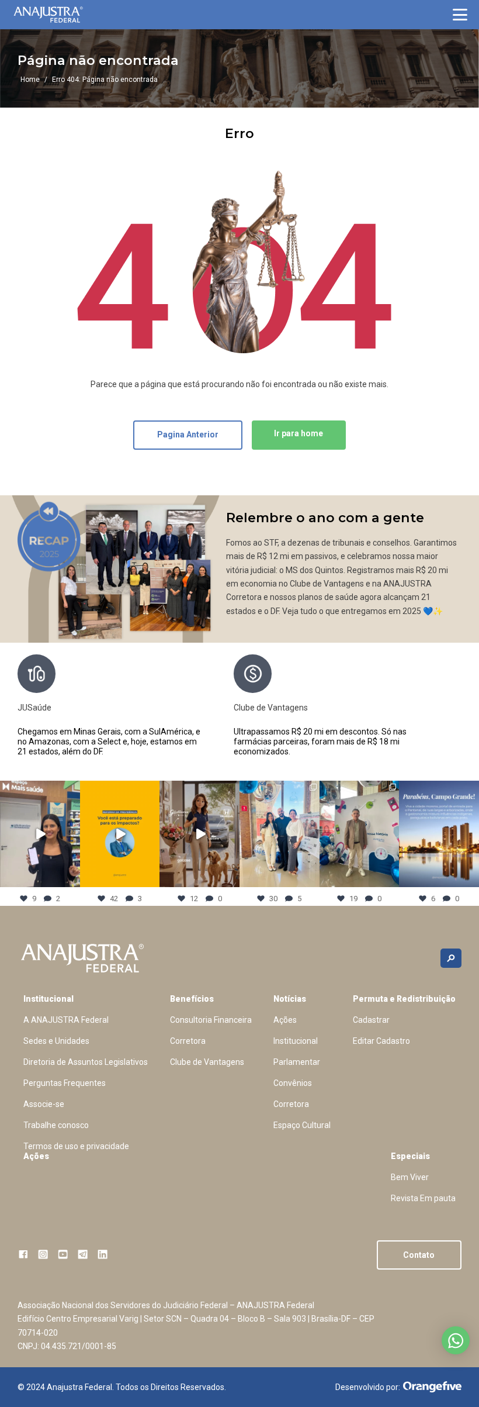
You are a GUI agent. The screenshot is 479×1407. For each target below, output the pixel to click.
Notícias (289, 998)
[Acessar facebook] (23, 1254)
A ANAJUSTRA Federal (66, 1020)
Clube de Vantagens (271, 707)
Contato (419, 1255)
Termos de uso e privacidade (76, 1146)
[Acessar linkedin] (102, 1254)
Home (30, 79)
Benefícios (192, 998)
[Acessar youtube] (62, 1254)
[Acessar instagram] (42, 1254)
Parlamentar (296, 1062)
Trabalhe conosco (56, 1125)
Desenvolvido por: (367, 1387)
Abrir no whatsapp (456, 1340)
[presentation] (452, 710)
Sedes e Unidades (56, 1041)
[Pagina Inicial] (48, 15)
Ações (285, 1020)
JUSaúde (34, 707)
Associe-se (43, 1104)
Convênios (292, 1083)
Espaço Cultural (302, 1125)
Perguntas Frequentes (64, 1083)
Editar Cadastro (381, 1041)
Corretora (188, 1041)
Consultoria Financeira (211, 1020)
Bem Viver (410, 1177)
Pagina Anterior (187, 434)
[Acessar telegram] (82, 1254)
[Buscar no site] (450, 958)
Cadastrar (371, 1020)
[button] (460, 14)
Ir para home (298, 433)
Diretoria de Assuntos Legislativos (85, 1062)
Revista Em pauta (423, 1198)
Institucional (48, 998)
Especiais (410, 1156)
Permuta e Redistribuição (404, 998)
